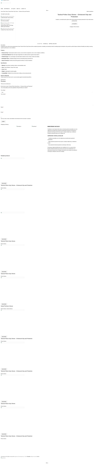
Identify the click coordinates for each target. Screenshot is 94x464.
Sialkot (38, 456)
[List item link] (47, 450)
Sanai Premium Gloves (7, 306)
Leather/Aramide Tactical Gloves (7, 17)
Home (2, 11)
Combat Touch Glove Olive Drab (7, 29)
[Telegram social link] (49, 1)
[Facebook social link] (44, 1)
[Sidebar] (1, 460)
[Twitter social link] (45, 1)
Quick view (2, 181)
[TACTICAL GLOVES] (5, 19)
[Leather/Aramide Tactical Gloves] (7, 16)
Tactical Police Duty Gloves (8, 241)
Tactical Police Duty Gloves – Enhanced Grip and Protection (16, 185)
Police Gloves (5, 11)
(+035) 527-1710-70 (6, 0)
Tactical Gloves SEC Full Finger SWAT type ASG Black (7, 26)
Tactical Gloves (10, 308)
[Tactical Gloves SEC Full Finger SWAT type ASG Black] (8, 23)
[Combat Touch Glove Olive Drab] (7, 28)
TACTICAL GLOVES (5, 20)
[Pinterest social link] (47, 1)
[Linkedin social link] (48, 1)
